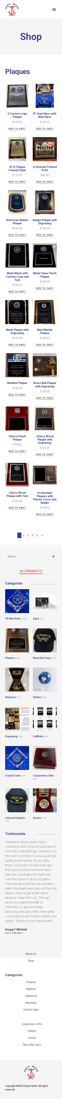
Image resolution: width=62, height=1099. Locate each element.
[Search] (53, 556)
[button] (54, 9)
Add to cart (17, 129)
